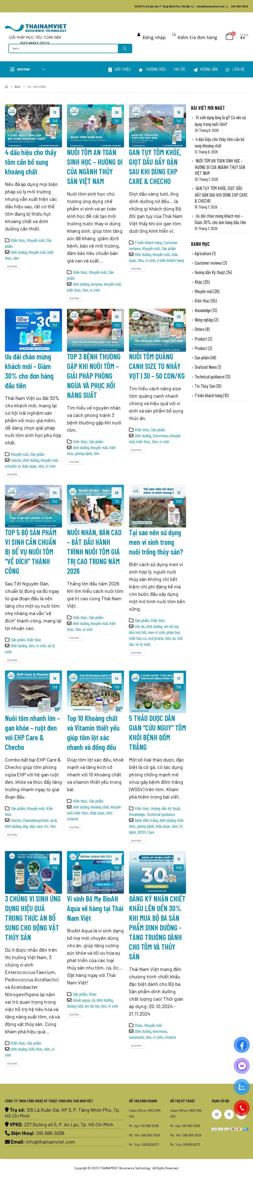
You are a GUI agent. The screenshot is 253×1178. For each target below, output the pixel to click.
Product (201, 339)
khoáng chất (100, 806)
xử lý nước (143, 644)
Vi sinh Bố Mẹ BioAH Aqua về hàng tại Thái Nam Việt (95, 908)
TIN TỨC (179, 69)
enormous (160, 1031)
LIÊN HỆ (238, 69)
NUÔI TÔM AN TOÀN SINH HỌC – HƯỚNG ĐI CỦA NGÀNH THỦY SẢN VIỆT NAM (220, 167)
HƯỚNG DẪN (209, 69)
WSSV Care (146, 832)
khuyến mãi (37, 252)
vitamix (170, 1037)
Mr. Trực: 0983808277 (144, 1145)
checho (16, 460)
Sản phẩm (169, 248)
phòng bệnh (83, 453)
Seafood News (206, 367)
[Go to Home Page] (6, 87)
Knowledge (137, 814)
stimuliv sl (12, 466)
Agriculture (203, 253)
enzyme (96, 284)
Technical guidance (161, 814)
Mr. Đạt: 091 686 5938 (144, 1126)
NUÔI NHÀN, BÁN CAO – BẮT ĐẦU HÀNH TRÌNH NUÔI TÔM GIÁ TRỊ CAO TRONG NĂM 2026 (94, 551)
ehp (25, 826)
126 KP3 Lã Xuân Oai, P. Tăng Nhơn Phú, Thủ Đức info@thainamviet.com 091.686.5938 (191, 6)
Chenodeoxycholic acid (40, 820)
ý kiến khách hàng (170, 260)
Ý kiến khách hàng (148, 242)
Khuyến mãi (35, 240)
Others (200, 329)
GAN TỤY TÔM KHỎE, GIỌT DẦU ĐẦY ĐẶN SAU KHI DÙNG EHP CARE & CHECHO (221, 194)
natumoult (136, 1037)
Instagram (217, 1114)
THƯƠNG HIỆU (155, 69)
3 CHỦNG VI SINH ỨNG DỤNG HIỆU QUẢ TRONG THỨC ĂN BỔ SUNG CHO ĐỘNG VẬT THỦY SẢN (33, 918)
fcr (46, 826)
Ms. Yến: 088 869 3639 (144, 1135)
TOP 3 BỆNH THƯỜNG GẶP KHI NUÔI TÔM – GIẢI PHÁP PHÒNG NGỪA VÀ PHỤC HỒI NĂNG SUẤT (94, 375)
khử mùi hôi (137, 632)
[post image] (33, 125)
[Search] (125, 48)
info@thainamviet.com (50, 1142)
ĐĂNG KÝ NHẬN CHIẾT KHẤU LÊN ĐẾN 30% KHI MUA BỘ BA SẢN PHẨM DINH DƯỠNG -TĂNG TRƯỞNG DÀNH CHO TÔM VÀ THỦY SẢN (157, 927)
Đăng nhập (154, 37)
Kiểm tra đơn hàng (197, 37)
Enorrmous (161, 435)
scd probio (155, 638)
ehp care (36, 826)
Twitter (229, 1114)
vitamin (72, 818)
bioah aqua (81, 1000)
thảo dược (29, 466)
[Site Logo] (36, 34)
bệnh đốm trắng (146, 820)
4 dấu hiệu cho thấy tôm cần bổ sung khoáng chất (31, 162)
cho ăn (140, 626)
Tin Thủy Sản (205, 386)
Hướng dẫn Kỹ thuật (165, 808)
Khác (93, 994)
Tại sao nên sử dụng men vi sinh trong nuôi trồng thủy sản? (157, 542)
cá (93, 1000)
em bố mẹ (171, 626)
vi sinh (95, 290)
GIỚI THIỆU (123, 69)
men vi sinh (156, 632)
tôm (16, 258)
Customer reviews (208, 263)
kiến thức (74, 290)
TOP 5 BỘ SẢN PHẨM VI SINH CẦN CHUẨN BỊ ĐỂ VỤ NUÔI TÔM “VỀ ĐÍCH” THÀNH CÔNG (31, 551)
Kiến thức (18, 240)
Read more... (13, 266)
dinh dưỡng (19, 252)
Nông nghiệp (204, 320)
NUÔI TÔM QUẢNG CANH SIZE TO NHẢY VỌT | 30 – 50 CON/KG (157, 366)
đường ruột (75, 1006)
